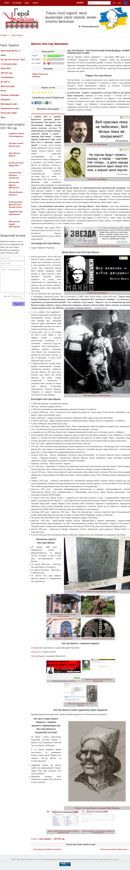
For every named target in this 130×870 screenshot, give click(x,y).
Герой (34, 55)
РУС (114, 3)
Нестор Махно (37, 656)
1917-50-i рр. (59, 839)
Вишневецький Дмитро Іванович (48, 849)
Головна (3, 35)
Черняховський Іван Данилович (114, 849)
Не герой (36, 63)
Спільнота (35, 652)
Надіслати (18, 304)
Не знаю (36, 59)
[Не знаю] (44, 59)
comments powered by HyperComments (48, 114)
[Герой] (44, 55)
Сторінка (35, 648)
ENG (119, 3)
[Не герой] (44, 63)
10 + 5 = (7, 296)
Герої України (17, 35)
